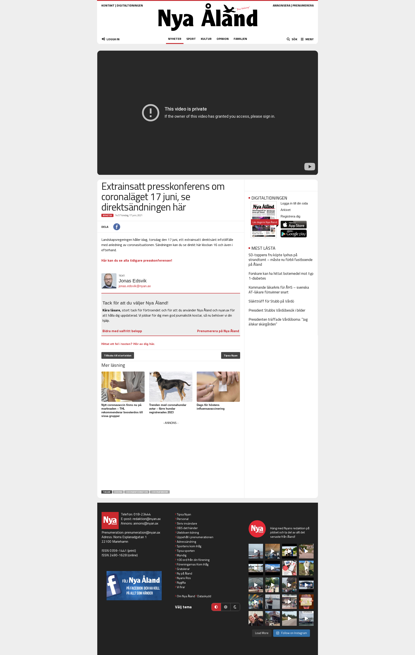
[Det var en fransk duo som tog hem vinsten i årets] (256, 568)
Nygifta (181, 582)
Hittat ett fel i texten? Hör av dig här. (128, 344)
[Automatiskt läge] (216, 607)
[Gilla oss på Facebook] (134, 585)
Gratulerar (183, 568)
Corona (118, 492)
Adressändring (186, 541)
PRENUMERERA (303, 5)
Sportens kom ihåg (189, 546)
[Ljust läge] (225, 607)
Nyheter (107, 215)
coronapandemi (160, 492)
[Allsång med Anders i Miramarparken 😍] (306, 585)
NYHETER (174, 38)
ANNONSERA (281, 5)
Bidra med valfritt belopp (122, 330)
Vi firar (181, 587)
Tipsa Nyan (231, 355)
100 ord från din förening (193, 559)
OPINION (223, 38)
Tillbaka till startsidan (117, 355)
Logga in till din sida (294, 203)
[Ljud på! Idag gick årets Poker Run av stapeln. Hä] (306, 618)
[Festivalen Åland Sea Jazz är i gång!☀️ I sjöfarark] (272, 551)
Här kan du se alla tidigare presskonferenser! (136, 260)
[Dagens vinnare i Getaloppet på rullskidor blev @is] (289, 618)
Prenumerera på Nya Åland (218, 330)
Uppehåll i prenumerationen (195, 537)
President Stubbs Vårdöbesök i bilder (277, 310)
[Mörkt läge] (235, 607)
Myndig (181, 555)
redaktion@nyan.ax (147, 518)
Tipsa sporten (186, 550)
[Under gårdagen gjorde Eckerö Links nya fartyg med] (272, 568)
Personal (182, 519)
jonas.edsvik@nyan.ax (135, 286)
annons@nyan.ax (145, 523)
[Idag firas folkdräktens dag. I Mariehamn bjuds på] (256, 585)
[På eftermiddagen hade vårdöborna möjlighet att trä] (289, 551)
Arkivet (285, 210)
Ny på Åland (184, 573)
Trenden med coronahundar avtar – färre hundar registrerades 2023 (167, 408)
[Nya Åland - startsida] (208, 32)
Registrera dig (290, 216)
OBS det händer (187, 528)
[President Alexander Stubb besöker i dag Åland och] (306, 551)
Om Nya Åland (186, 596)
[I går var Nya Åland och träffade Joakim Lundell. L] (256, 618)
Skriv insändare (187, 523)
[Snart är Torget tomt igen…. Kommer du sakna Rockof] (272, 585)
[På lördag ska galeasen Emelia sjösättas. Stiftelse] (272, 618)
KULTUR (206, 38)
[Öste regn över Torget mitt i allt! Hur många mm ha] (289, 601)
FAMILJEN (240, 38)
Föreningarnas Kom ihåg (192, 564)
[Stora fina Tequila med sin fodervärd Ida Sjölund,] (306, 568)
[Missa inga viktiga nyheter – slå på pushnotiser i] (289, 568)
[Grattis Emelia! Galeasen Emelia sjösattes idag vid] (272, 601)
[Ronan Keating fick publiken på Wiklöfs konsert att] (289, 585)
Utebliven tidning (188, 532)
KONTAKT (108, 5)
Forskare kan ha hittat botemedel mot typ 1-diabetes (281, 276)
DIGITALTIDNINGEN (130, 5)
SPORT (191, 38)
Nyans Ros (184, 578)
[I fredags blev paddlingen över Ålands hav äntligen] (256, 551)
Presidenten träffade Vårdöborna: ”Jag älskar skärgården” (278, 322)
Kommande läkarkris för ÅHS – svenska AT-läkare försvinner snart (279, 290)
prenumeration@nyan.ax (142, 532)
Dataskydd (204, 596)
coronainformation (137, 492)
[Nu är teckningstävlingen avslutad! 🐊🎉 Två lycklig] (306, 601)
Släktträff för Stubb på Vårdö (271, 301)
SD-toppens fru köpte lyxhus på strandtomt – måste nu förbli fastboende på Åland (281, 259)
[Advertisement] (170, 456)
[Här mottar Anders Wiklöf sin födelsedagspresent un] (256, 601)
